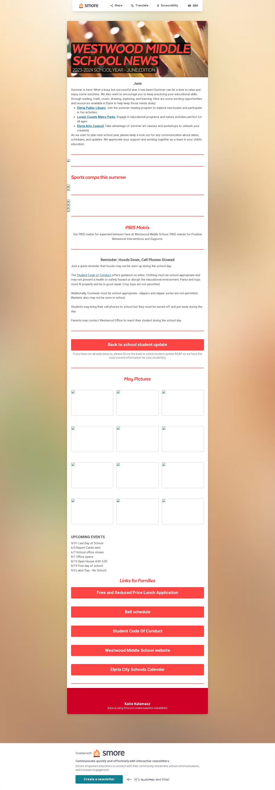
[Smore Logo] (88, 5)
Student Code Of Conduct (137, 631)
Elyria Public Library (91, 108)
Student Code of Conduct (94, 275)
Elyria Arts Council (90, 126)
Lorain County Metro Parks (96, 117)
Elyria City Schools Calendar (137, 669)
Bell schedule (137, 611)
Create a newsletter (99, 779)
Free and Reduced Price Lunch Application (137, 592)
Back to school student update (137, 344)
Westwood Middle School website (137, 650)
